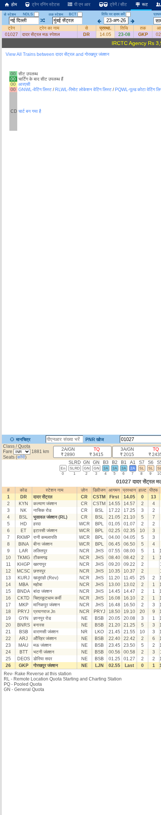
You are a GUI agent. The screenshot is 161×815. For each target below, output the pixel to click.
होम (13, 4)
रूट (144, 4)
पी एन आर (81, 4)
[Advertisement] (80, 91)
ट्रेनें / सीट (118, 4)
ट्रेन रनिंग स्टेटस (45, 4)
